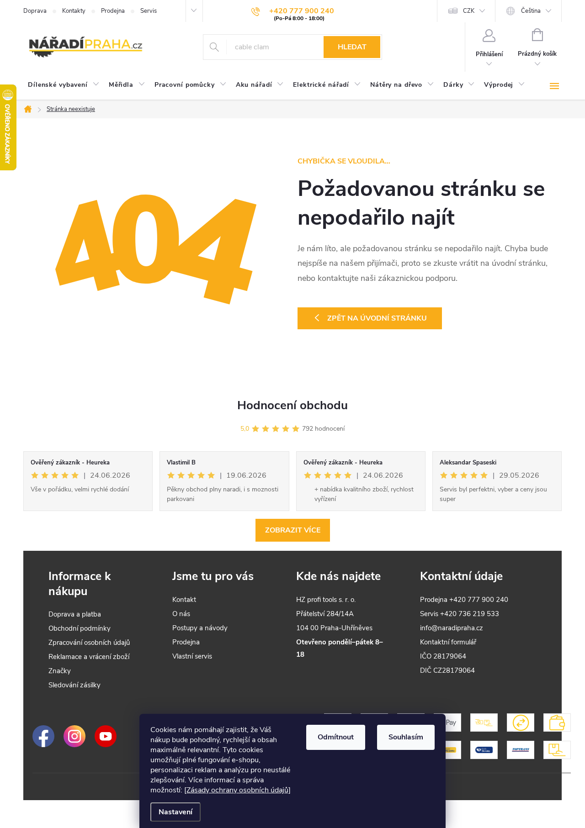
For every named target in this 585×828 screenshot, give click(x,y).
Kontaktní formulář (448, 642)
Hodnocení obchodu (292, 405)
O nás (181, 613)
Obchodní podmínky (79, 628)
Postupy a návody (200, 628)
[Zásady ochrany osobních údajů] (237, 790)
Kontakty (73, 11)
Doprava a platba (74, 614)
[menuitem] (63, 85)
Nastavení (175, 812)
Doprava (35, 11)
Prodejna (113, 11)
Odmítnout (336, 737)
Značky (59, 670)
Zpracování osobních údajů (89, 642)
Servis (148, 11)
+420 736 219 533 (469, 613)
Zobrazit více (292, 530)
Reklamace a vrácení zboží (88, 656)
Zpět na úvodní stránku (377, 318)
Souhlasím (405, 737)
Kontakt (184, 599)
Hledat (352, 47)
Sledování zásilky (74, 685)
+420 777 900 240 (478, 599)
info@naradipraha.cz (451, 628)
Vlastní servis (192, 656)
